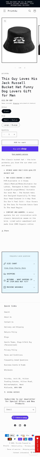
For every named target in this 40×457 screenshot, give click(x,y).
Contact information (21, 452)
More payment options (20, 154)
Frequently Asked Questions (16, 360)
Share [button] (6, 231)
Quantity (5, 130)
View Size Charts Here (15, 268)
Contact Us (8, 322)
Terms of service (13, 449)
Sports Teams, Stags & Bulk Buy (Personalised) (18, 343)
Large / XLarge (11, 125)
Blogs (6, 337)
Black (6, 111)
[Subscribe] (33, 409)
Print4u (19, 443)
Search (7, 312)
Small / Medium (11, 120)
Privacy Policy (10, 350)
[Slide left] (15, 68)
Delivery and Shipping (14, 327)
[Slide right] (25, 68)
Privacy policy (30, 446)
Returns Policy (10, 332)
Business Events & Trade (14, 365)
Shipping (16, 103)
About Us (8, 317)
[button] (4, 10)
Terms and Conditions (13, 355)
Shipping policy (29, 449)
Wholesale (8, 370)
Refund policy (17, 446)
